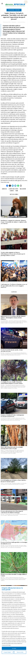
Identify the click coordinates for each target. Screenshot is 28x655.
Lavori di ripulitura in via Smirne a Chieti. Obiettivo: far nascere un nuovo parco (13, 481)
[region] (14, 620)
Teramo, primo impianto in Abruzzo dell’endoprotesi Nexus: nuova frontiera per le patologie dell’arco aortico (13, 254)
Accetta (14, 648)
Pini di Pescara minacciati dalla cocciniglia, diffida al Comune (13, 575)
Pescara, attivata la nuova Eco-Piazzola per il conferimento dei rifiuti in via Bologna (12, 512)
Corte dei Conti (13, 189)
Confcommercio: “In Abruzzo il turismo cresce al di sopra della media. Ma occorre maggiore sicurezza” (14, 286)
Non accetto (20, 652)
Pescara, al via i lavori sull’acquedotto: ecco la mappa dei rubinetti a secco (14, 543)
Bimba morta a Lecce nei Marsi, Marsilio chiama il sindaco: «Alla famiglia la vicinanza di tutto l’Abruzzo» (13, 318)
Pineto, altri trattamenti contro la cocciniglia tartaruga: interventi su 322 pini (12, 447)
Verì (16, 190)
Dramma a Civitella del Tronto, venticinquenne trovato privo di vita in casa (12, 415)
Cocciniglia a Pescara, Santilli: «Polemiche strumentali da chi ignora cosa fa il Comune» (12, 382)
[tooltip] (7, 186)
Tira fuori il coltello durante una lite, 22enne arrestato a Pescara (12, 350)
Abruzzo (4, 189)
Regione (17, 9)
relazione (23, 189)
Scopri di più (7, 652)
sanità (12, 190)
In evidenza (11, 9)
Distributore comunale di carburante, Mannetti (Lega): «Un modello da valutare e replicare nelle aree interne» (14, 222)
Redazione (14, 22)
